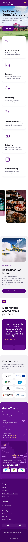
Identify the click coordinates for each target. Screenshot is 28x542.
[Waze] (6, 470)
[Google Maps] (14, 470)
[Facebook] (8, 525)
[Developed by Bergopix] (14, 539)
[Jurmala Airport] (8, 3)
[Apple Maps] (21, 470)
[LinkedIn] (20, 525)
